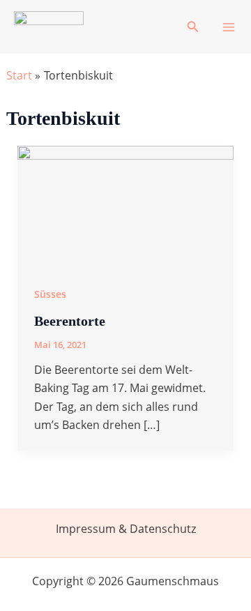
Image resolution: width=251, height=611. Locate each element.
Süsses (50, 294)
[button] (193, 27)
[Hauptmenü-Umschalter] (228, 27)
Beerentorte (69, 321)
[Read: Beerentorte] (125, 205)
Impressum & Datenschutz (126, 528)
